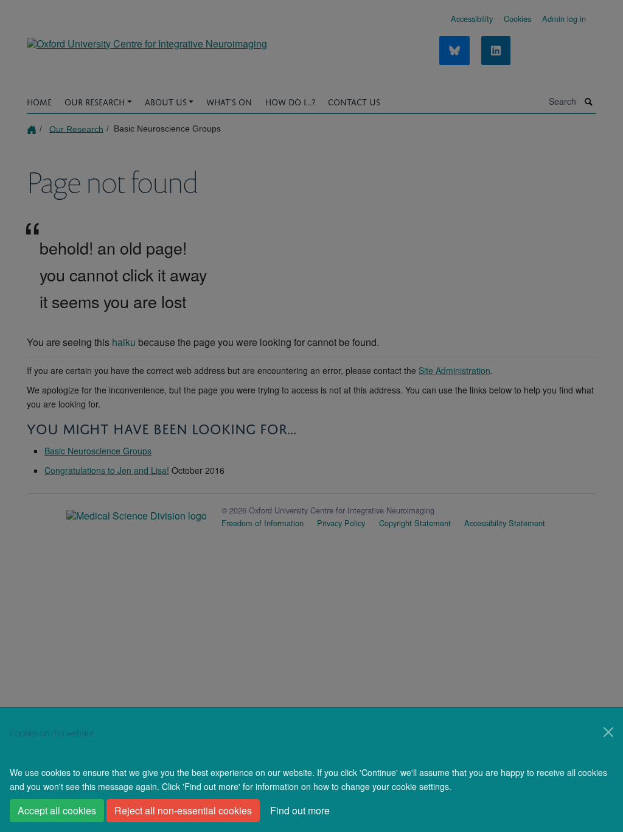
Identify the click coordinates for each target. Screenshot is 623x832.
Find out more (300, 810)
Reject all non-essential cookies (183, 810)
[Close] (608, 732)
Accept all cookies (57, 810)
